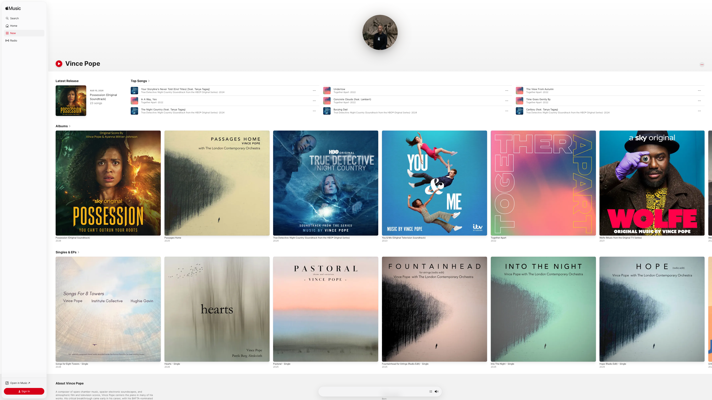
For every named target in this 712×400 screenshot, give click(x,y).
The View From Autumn (540, 89)
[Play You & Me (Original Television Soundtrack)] (386, 231)
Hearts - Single (173, 258)
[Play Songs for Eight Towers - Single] (60, 357)
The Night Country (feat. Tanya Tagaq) (163, 109)
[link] (140, 81)
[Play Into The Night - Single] (495, 357)
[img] (13, 8)
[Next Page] (708, 101)
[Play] (59, 63)
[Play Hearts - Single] (169, 357)
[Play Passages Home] (169, 231)
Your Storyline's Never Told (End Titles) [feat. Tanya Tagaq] (175, 89)
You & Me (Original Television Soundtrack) (406, 132)
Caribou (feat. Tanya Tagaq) (542, 109)
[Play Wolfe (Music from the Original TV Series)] (604, 231)
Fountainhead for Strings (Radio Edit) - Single (408, 258)
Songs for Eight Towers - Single (74, 258)
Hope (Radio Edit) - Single (614, 258)
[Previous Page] (127, 101)
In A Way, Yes (149, 99)
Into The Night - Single (504, 258)
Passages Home (173, 132)
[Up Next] (430, 391)
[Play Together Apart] (495, 231)
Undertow (339, 89)
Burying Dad (340, 109)
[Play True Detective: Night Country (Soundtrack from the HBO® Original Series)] (278, 231)
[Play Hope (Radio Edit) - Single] (604, 357)
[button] (24, 18)
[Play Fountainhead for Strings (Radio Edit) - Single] (386, 357)
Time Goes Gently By (538, 99)
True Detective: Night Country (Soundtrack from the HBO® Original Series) (316, 132)
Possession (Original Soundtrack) (75, 132)
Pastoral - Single (282, 258)
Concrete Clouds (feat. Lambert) (352, 99)
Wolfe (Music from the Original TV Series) (623, 132)
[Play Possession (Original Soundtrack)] (60, 111)
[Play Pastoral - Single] (278, 357)
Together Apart (499, 132)
